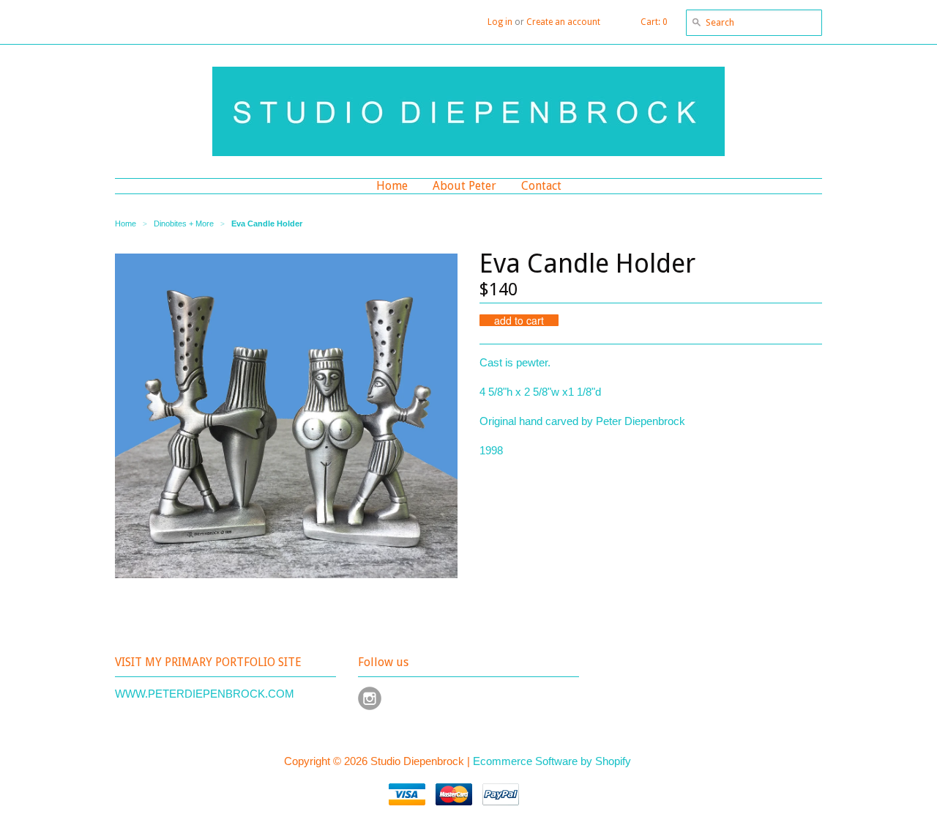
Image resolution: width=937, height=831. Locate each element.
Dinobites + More (184, 223)
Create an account (563, 22)
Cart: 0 (654, 22)
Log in (500, 22)
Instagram (369, 698)
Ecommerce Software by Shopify (552, 761)
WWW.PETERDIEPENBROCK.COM (204, 693)
